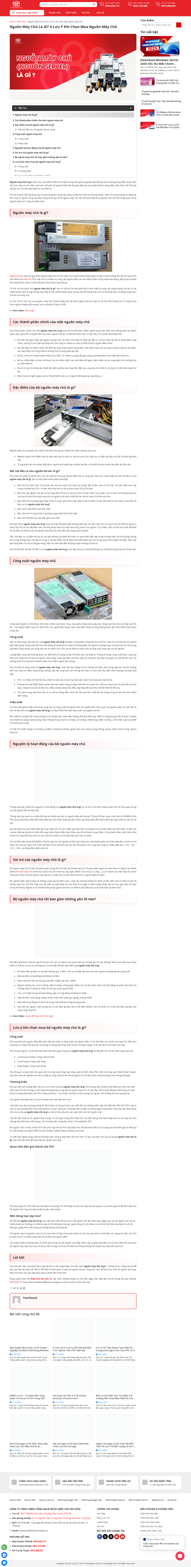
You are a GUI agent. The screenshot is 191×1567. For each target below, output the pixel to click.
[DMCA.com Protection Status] (146, 1535)
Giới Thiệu (71, 12)
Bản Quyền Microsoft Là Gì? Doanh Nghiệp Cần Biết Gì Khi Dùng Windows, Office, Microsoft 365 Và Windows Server (30, 1349)
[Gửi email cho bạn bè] (18, 1288)
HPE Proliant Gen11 (138, 1500)
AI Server (172, 1500)
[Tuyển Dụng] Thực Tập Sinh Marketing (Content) (161, 102)
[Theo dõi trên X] (105, 1536)
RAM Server (158, 1500)
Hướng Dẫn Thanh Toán (151, 1530)
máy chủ (27, 279)
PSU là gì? (29, 310)
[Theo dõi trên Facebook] (99, 1536)
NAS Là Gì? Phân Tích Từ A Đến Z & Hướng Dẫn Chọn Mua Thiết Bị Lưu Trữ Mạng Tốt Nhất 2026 (114, 1397)
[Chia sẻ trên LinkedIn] (24, 1288)
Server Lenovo (46, 1500)
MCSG (12, 21)
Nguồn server (16, 276)
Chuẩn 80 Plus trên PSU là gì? (39, 1016)
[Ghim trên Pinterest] (21, 1288)
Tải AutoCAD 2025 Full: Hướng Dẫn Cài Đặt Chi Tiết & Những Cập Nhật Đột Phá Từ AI (167, 81)
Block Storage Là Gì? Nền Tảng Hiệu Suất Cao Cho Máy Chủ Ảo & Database (29, 1445)
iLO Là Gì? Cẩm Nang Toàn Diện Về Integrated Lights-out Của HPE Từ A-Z (115, 1349)
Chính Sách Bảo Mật (149, 1513)
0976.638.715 (39, 1541)
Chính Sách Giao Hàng (149, 1522)
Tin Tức (86, 12)
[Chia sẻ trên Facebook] (11, 1288)
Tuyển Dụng (102, 1522)
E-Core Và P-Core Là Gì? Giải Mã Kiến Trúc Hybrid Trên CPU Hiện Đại (72, 1349)
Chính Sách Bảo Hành (149, 1517)
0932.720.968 (38, 1546)
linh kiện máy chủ (23, 871)
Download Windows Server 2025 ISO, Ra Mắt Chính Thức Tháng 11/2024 (159, 61)
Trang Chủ (55, 12)
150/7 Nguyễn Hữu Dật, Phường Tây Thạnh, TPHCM (45, 1513)
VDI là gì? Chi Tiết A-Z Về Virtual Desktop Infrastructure (69, 1397)
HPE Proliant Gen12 (115, 1500)
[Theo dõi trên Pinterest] (116, 1536)
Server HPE (29, 1500)
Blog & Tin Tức (103, 1517)
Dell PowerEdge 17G (68, 1500)
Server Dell (15, 1500)
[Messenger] (4, 1563)
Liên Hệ (100, 12)
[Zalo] (4, 1555)
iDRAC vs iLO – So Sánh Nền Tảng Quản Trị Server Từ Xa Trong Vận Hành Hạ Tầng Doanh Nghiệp (27, 1397)
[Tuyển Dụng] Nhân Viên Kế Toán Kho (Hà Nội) (160, 93)
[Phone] (4, 1547)
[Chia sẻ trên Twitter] (15, 1288)
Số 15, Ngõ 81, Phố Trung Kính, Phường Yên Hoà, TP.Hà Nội (61, 1518)
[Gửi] (94, 4)
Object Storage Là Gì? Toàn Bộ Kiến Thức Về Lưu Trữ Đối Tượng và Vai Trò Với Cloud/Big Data (116, 1445)
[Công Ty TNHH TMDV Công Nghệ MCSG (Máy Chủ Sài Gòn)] (23, 4)
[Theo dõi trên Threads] (111, 1536)
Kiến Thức (21, 21)
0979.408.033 (36, 1550)
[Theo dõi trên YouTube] (122, 1536)
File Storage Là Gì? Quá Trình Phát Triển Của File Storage (71, 1445)
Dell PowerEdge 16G (92, 1500)
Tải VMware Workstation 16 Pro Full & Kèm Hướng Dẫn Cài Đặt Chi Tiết (168, 113)
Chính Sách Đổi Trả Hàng (151, 1526)
